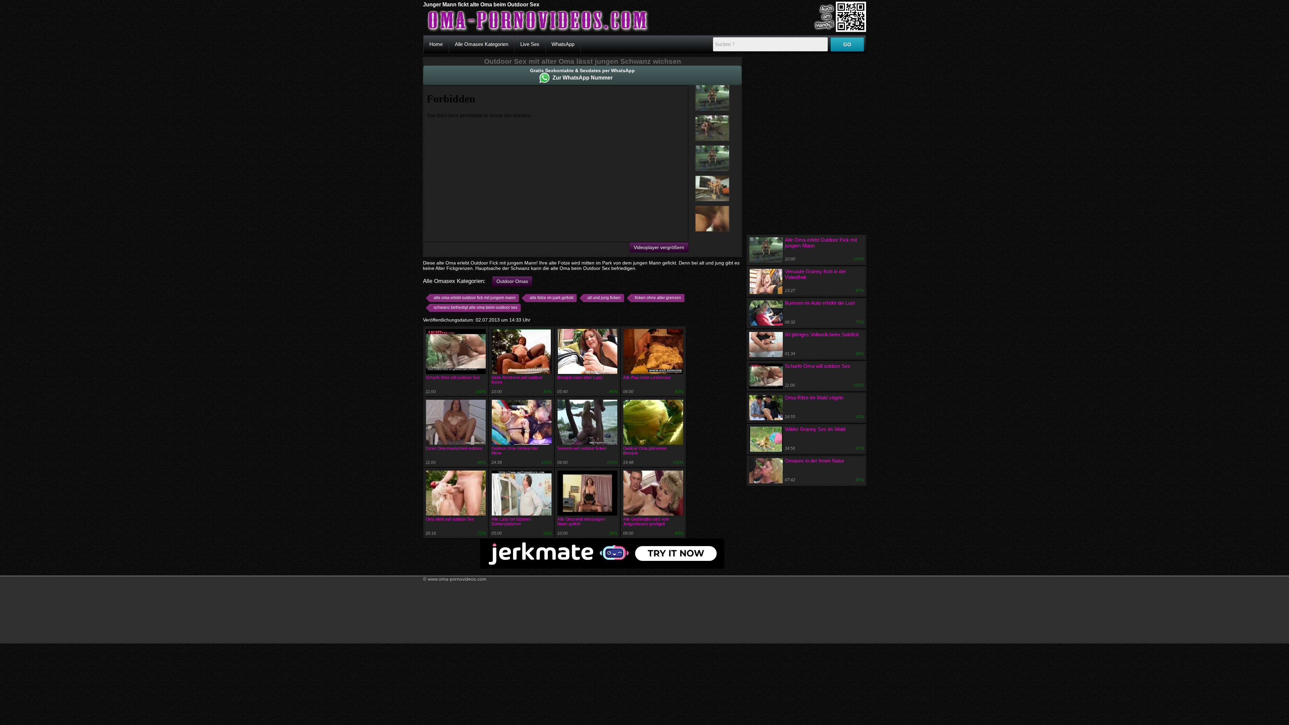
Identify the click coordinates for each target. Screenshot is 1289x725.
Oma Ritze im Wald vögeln (814, 397)
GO (847, 44)
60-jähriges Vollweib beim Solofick (822, 334)
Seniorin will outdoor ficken (582, 448)
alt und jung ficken (604, 297)
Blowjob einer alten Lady (580, 377)
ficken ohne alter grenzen (658, 297)
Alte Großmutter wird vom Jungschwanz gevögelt (646, 521)
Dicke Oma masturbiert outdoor (454, 448)
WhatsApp (563, 44)
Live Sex (529, 44)
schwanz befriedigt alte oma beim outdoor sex (475, 307)
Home (436, 44)
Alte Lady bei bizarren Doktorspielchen (511, 521)
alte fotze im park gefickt (551, 297)
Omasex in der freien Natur (814, 461)
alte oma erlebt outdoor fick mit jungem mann (475, 297)
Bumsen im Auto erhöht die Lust (820, 303)
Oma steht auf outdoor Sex (450, 519)
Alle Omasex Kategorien (481, 44)
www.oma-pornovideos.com (457, 579)
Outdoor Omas (512, 281)
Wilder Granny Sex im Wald (815, 429)
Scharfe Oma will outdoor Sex (453, 377)
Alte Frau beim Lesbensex (647, 377)
